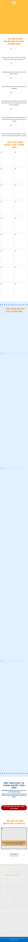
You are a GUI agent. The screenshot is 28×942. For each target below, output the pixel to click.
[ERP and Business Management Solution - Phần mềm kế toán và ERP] (14, 2)
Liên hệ (3, 894)
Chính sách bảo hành (6, 899)
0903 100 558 (8, 875)
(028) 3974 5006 (16, 875)
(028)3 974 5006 (20, 877)
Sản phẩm (4, 888)
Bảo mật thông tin (6, 901)
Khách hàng (4, 896)
